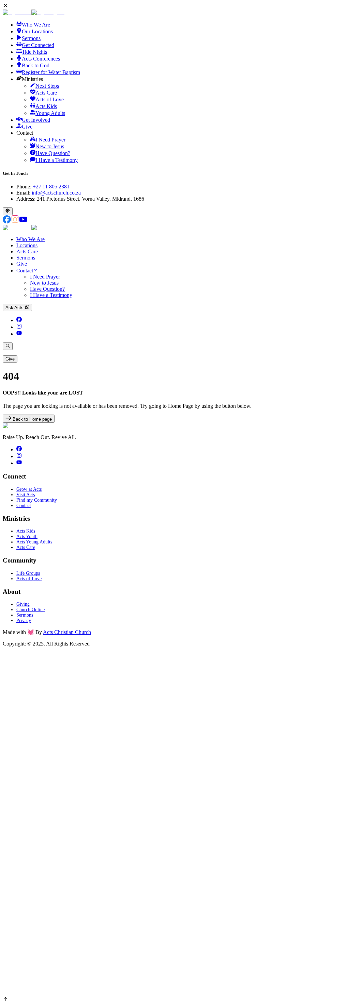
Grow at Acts (29, 489)
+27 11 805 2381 (51, 186)
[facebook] (19, 320)
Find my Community (36, 500)
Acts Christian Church (67, 632)
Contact (24, 270)
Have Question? (47, 289)
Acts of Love (29, 578)
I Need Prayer (45, 277)
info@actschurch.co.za (56, 193)
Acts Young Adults (34, 541)
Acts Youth (26, 536)
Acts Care (27, 251)
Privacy (23, 620)
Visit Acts (25, 494)
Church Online (30, 609)
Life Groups (28, 573)
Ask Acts (15, 307)
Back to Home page (31, 419)
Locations (26, 245)
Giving (23, 604)
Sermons (25, 258)
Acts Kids (25, 531)
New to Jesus (44, 283)
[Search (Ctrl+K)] (8, 346)
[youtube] (19, 334)
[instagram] (19, 327)
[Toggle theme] (8, 211)
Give (21, 264)
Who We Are (30, 239)
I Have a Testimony (51, 295)
